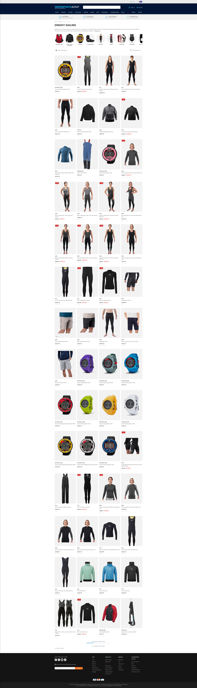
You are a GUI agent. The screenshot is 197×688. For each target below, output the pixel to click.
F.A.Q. (93, 659)
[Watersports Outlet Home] (67, 7)
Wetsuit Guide (108, 659)
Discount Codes (135, 661)
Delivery (94, 661)
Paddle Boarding (115, 12)
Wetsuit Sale (108, 665)
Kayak (122, 12)
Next (62, 648)
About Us (134, 665)
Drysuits (70, 12)
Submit (79, 668)
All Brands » (121, 669)
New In (57, 12)
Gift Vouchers (108, 669)
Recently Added (109, 671)
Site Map (94, 671)
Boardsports (105, 12)
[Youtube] (62, 660)
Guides (133, 12)
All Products (108, 673)
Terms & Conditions (96, 669)
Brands (140, 12)
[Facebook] (56, 660)
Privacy (94, 665)
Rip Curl (120, 667)
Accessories (78, 12)
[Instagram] (59, 660)
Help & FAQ (132, 1)
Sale (128, 12)
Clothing (86, 12)
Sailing (92, 12)
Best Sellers (108, 661)
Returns (94, 663)
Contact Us (134, 667)
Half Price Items (109, 667)
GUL (119, 661)
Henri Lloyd (121, 663)
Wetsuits (63, 12)
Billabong (120, 659)
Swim (97, 12)
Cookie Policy (95, 667)
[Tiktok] (65, 660)
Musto (119, 665)
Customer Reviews (136, 669)
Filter (61, 50)
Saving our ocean (136, 671)
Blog (133, 663)
